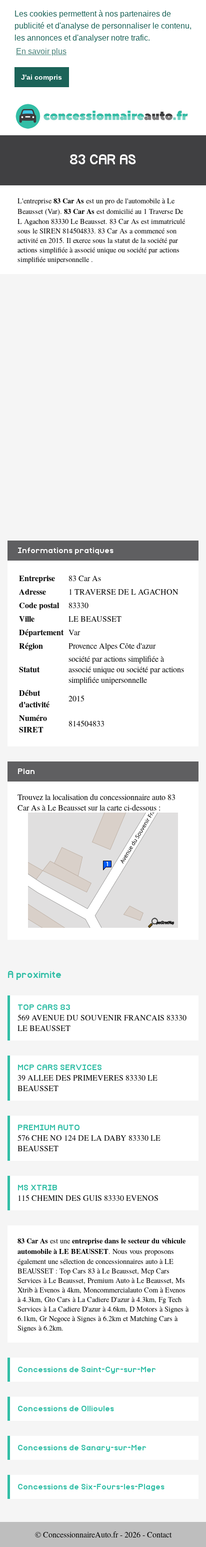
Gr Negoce (55, 1318)
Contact (159, 1534)
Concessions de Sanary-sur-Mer (82, 1448)
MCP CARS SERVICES (60, 1068)
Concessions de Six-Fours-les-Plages (91, 1487)
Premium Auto (109, 1280)
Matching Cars (151, 1318)
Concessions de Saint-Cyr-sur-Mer (87, 1370)
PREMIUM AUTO (49, 1128)
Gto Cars (57, 1299)
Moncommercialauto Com (121, 1290)
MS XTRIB (38, 1188)
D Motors (144, 1309)
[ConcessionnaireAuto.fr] (103, 115)
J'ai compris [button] (41, 77)
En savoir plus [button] (41, 51)
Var (53, 211)
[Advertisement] (103, 407)
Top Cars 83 (77, 1270)
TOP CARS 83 (44, 1007)
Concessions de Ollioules (66, 1409)
